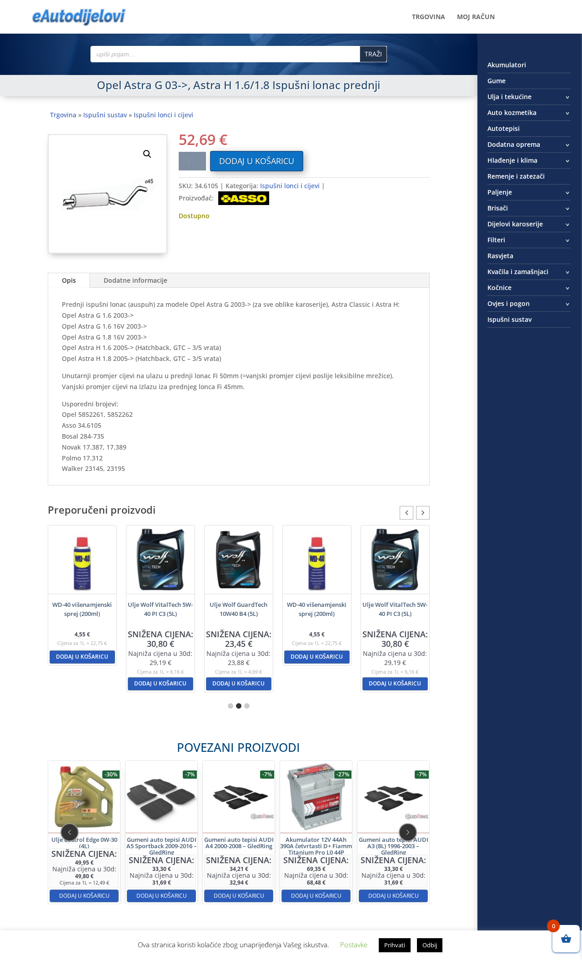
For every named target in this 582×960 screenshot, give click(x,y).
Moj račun (476, 17)
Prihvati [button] (394, 945)
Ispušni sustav (105, 114)
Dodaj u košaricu (256, 160)
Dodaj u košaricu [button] (82, 656)
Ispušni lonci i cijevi (163, 114)
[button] (147, 154)
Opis (69, 280)
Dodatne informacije (135, 280)
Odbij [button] (429, 945)
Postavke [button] (353, 944)
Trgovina (428, 17)
